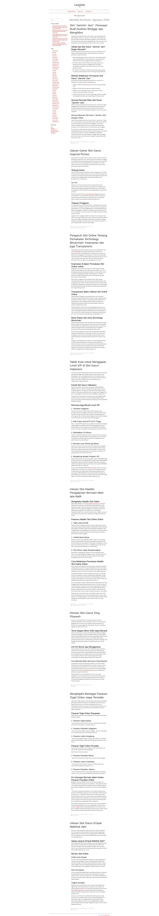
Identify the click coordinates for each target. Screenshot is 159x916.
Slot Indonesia (91, 480)
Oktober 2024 (55, 85)
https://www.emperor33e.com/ (78, 890)
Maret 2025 (54, 77)
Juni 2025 (54, 72)
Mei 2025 (54, 73)
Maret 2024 (54, 96)
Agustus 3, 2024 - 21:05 (76, 908)
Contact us (88, 11)
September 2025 (55, 67)
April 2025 (54, 75)
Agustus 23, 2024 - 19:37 (76, 604)
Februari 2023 (55, 118)
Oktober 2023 (55, 105)
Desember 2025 (55, 62)
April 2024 (54, 95)
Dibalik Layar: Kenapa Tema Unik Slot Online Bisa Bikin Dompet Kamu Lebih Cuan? (60, 31)
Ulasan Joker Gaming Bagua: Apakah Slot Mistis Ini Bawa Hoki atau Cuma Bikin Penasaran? (60, 40)
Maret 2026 (54, 57)
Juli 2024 (54, 90)
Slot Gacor (94, 467)
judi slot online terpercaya (77, 354)
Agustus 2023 (55, 108)
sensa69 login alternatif (90, 194)
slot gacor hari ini (55, 131)
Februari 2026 (55, 59)
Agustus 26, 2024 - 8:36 (76, 480)
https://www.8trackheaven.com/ (93, 503)
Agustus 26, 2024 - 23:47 (76, 353)
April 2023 (54, 115)
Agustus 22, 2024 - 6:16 (76, 685)
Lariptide (79, 4)
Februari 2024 (55, 98)
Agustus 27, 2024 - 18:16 (76, 226)
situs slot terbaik (75, 815)
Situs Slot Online (92, 141)
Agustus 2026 (55, 50)
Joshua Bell (85, 141)
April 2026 (54, 55)
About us (80, 11)
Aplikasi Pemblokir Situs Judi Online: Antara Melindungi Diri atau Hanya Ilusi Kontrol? (60, 35)
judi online (74, 686)
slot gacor (88, 84)
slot (52, 127)
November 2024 (55, 83)
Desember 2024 (55, 82)
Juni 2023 (54, 111)
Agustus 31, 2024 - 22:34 (76, 141)
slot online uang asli (75, 481)
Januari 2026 (55, 60)
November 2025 (55, 63)
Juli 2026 (54, 52)
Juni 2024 (54, 92)
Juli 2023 (54, 110)
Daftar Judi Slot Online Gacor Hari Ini (78, 227)
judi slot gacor (74, 909)
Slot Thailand (91, 353)
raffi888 (77, 807)
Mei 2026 (54, 54)
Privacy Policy (71, 11)
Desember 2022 (55, 121)
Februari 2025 (55, 78)
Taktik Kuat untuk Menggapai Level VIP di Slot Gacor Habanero (88, 365)
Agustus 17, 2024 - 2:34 (76, 814)
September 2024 (55, 87)
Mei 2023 (54, 113)
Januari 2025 (55, 80)
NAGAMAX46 (77, 251)
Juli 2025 (54, 70)
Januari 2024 (55, 100)
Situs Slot (90, 226)
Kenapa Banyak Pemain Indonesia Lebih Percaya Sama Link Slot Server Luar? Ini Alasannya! (59, 27)
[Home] (75, 16)
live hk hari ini (54, 130)
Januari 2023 (55, 120)
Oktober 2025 (55, 65)
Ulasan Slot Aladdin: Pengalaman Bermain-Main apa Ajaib (87, 493)
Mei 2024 (54, 93)
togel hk (53, 128)
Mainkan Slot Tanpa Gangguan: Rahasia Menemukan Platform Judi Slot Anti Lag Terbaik (59, 44)
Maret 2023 (54, 116)
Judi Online (91, 604)
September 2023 (55, 106)
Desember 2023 (55, 101)
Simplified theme (106, 915)
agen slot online (75, 143)
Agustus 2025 (55, 68)
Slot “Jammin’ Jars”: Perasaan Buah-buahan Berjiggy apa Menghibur (88, 29)
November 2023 (55, 103)
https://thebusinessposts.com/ (89, 670)
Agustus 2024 (55, 88)
